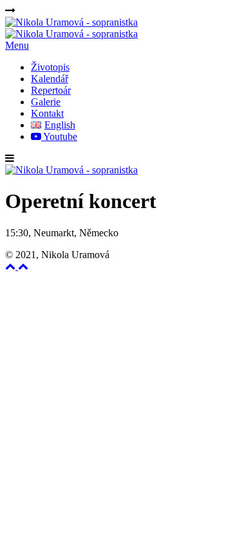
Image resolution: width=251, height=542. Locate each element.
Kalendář (49, 78)
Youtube (59, 136)
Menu (17, 45)
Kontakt (47, 113)
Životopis (50, 67)
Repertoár (51, 90)
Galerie (45, 101)
